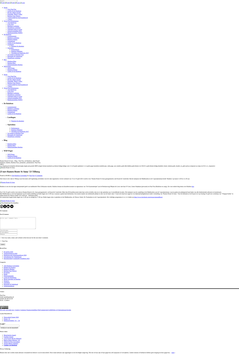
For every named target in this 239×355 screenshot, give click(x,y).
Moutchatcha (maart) (10, 335)
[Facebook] (1, 206)
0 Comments (38, 175)
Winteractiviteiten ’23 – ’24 (12, 320)
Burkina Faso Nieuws (10, 271)
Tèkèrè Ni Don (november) (12, 342)
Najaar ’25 (7, 319)
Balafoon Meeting (9, 269)
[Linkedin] (8, 206)
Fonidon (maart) (8, 337)
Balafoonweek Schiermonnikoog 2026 (15, 255)
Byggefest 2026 (8, 252)
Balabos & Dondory (10, 267)
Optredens (7, 282)
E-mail (2, 324)
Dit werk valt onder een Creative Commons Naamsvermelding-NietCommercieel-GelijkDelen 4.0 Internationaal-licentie (35, 310)
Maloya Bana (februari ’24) (12, 340)
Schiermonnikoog (9, 286)
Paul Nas (32, 175)
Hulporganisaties (9, 276)
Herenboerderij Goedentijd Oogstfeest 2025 (17, 258)
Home (5, 274)
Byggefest (7, 272)
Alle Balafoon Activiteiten (19, 175)
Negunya (6, 281)
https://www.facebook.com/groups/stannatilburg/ (148, 197)
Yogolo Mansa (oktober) (11, 343)
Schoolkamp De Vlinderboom (12, 257)
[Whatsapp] (5, 206)
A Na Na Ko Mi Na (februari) (12, 338)
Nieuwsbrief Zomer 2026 (11, 317)
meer (173, 352)
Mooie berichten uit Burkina (12, 279)
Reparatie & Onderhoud (11, 284)
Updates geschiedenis (10, 345)
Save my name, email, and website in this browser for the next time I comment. (25, 238)
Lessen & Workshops (10, 277)
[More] (12, 206)
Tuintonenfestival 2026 (10, 253)
